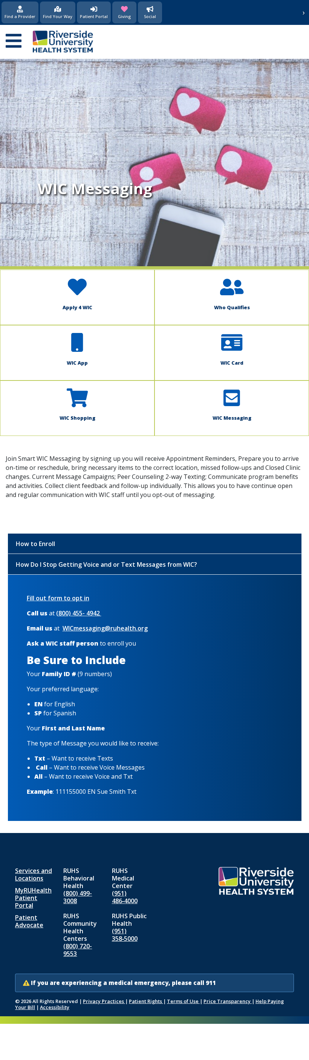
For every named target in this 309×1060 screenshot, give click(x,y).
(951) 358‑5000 (125, 935)
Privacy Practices (104, 1001)
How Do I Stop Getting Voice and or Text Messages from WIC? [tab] (106, 564)
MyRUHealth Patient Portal (33, 898)
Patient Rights (146, 1001)
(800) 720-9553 (77, 950)
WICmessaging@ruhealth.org (105, 628)
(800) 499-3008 (77, 897)
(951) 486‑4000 (125, 897)
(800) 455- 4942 (78, 613)
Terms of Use (183, 1001)
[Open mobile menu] (13, 41)
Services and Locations (33, 874)
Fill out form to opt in (58, 598)
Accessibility (54, 1007)
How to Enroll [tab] (35, 544)
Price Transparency (227, 1001)
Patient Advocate (29, 921)
